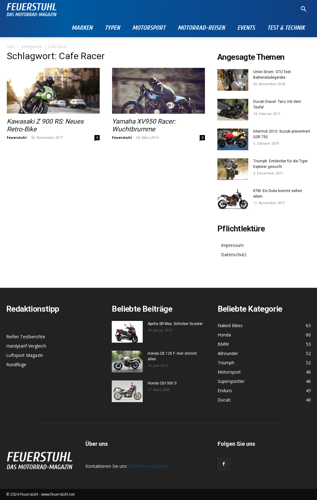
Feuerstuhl (17, 137)
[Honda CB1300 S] (127, 391)
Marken (82, 27)
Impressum (232, 245)
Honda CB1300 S (162, 383)
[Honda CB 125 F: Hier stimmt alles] (127, 361)
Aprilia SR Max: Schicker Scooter (175, 324)
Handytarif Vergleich (26, 346)
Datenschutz (233, 254)
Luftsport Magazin (24, 355)
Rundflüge (16, 364)
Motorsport (148, 27)
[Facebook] (224, 464)
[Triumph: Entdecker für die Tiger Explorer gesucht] (232, 169)
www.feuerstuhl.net (58, 494)
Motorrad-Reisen (201, 27)
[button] (303, 10)
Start (11, 46)
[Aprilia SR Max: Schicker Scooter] (127, 332)
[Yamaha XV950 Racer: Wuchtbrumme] (158, 91)
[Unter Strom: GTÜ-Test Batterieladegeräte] (232, 80)
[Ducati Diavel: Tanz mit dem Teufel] (232, 110)
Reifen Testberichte (25, 337)
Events (246, 27)
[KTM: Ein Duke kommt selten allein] (232, 199)
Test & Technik (286, 27)
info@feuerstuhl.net (148, 466)
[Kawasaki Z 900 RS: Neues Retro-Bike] (53, 91)
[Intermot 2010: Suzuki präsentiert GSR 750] (232, 139)
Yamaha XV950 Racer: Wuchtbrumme (144, 125)
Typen (112, 27)
